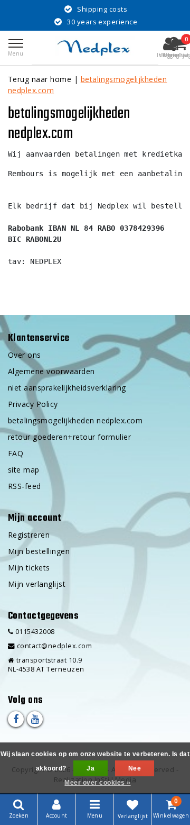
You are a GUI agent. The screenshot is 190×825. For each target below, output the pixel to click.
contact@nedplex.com (54, 645)
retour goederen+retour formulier (69, 437)
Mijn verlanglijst (36, 584)
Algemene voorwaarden (51, 371)
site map (24, 470)
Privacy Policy (33, 404)
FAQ (15, 453)
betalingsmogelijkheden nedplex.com (75, 420)
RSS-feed (24, 486)
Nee (134, 768)
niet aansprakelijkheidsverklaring (67, 388)
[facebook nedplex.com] (16, 719)
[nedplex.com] (95, 48)
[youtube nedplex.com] (35, 719)
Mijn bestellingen (39, 551)
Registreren (29, 535)
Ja (90, 768)
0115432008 (33, 631)
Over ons (24, 355)
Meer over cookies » (97, 782)
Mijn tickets (29, 568)
